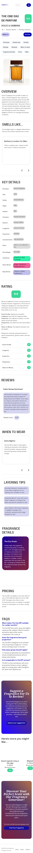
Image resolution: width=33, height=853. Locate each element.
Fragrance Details (9, 52)
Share (5, 34)
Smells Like (16, 42)
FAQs (26, 52)
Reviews (14, 47)
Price (20, 52)
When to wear (25, 47)
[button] (6, 5)
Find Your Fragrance (16, 828)
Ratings (5, 47)
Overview (6, 42)
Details (26, 42)
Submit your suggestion (16, 723)
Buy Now (27, 34)
